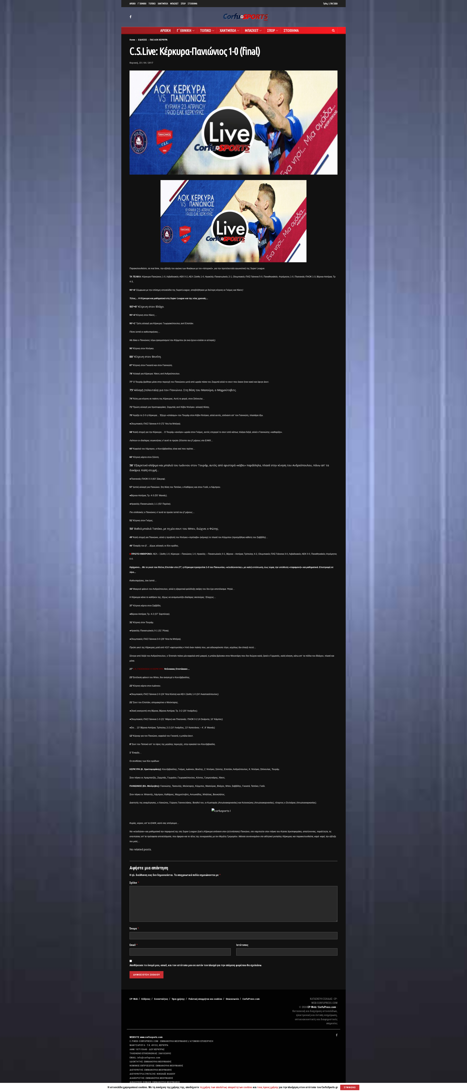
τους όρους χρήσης (268, 1087)
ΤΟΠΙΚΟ (152, 3)
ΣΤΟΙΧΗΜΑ (192, 3)
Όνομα (134, 928)
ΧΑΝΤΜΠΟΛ (163, 3)
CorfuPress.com (251, 999)
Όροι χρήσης (178, 999)
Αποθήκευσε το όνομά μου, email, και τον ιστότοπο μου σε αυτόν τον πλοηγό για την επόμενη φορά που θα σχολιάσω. (196, 965)
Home (132, 40)
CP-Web (134, 999)
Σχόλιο (134, 882)
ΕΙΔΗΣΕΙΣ (142, 40)
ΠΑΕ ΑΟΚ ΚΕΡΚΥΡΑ (158, 40)
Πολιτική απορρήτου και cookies (205, 999)
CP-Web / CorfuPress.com (321, 1007)
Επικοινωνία (232, 999)
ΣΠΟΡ (183, 3)
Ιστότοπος (242, 945)
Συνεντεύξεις (161, 999)
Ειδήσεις (145, 999)
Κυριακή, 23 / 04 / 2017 (141, 62)
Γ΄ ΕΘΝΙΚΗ (142, 3)
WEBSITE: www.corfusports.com (146, 1037)
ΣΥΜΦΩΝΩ (350, 1087)
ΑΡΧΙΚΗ (133, 3)
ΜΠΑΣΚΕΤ (174, 3)
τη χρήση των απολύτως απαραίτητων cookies (226, 1087)
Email (134, 945)
